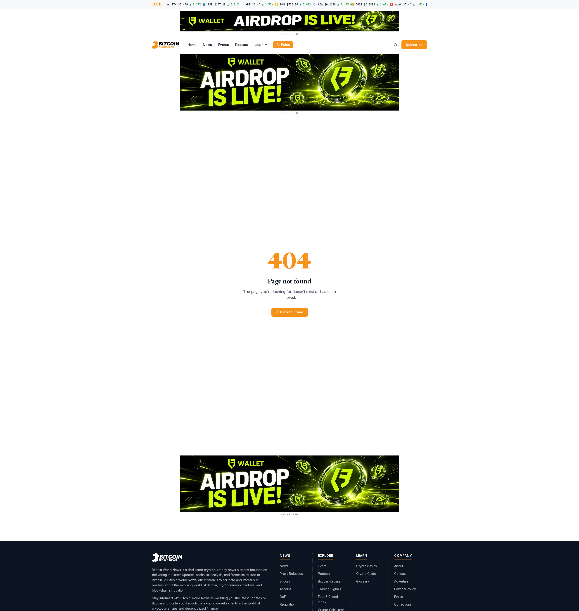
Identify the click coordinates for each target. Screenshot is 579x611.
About (398, 566)
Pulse (285, 45)
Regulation (288, 604)
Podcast (241, 45)
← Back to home (289, 312)
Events (223, 45)
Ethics (398, 597)
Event (322, 566)
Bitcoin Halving (329, 581)
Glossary (362, 581)
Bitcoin (285, 581)
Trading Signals (329, 589)
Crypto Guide (366, 574)
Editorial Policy (405, 589)
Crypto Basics (366, 566)
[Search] (396, 45)
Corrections (403, 604)
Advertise (401, 581)
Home (192, 45)
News (207, 45)
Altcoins (285, 589)
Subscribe (414, 45)
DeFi (283, 597)
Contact (400, 574)
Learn (258, 45)
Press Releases (291, 574)
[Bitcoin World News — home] (165, 45)
